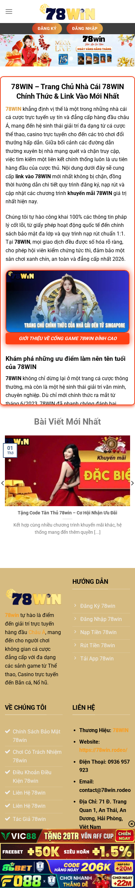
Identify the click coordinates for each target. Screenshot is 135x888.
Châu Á (37, 632)
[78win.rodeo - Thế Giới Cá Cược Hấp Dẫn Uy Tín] (67, 12)
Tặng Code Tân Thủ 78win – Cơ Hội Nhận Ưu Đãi (67, 512)
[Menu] (9, 11)
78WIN (120, 730)
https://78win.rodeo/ (103, 750)
